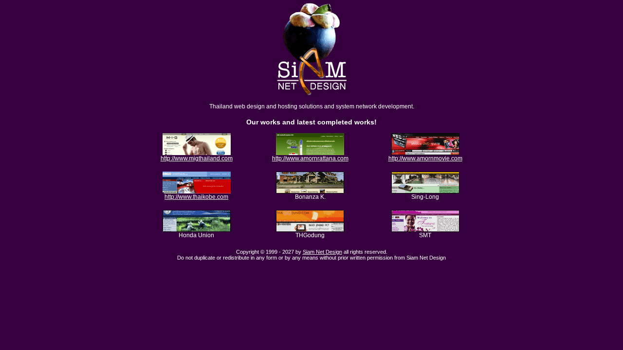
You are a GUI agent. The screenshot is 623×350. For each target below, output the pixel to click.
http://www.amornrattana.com (310, 158)
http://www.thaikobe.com (196, 196)
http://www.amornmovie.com (425, 158)
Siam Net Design (322, 252)
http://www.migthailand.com (197, 158)
